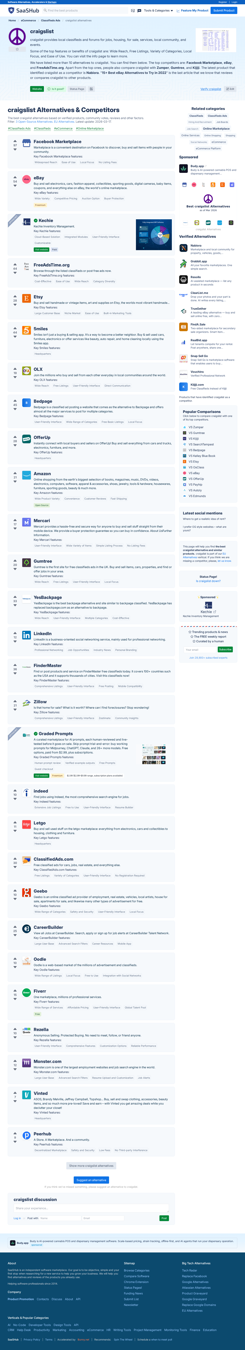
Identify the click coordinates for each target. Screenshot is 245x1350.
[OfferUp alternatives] (26, 439)
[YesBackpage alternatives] (26, 599)
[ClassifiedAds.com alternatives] (26, 860)
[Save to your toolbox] (17, 49)
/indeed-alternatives (24, 787)
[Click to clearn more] (122, 1243)
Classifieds (196, 115)
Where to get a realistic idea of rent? (204, 518)
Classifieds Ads (217, 115)
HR (108, 1330)
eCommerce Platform (208, 148)
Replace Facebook (194, 1276)
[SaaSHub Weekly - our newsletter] (133, 10)
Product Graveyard (195, 1293)
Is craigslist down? (208, 581)
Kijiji (196, 68)
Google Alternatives (195, 1282)
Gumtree (177, 68)
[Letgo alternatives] (26, 824)
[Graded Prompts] (26, 735)
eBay (228, 63)
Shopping (230, 135)
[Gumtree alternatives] (26, 562)
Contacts (43, 1299)
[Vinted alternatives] (26, 1095)
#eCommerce (63, 128)
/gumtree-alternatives (25, 557)
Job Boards (222, 122)
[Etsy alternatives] (26, 298)
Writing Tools (122, 1330)
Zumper (163, 68)
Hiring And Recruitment (200, 122)
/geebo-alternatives (24, 887)
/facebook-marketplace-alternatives (35, 137)
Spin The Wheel (123, 1339)
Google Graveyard (194, 1299)
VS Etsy (193, 461)
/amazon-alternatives (25, 469)
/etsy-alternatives (22, 292)
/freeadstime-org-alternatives (30, 261)
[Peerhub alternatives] (26, 1135)
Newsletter (131, 1305)
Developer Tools (40, 1325)
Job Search (192, 128)
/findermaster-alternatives (28, 661)
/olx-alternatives (22, 365)
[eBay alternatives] (26, 179)
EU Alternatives (192, 1310)
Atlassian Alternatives (196, 1287)
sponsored (36, 1244)
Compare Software (136, 1276)
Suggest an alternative (91, 1180)
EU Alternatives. (65, 121)
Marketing (59, 1330)
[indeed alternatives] (26, 792)
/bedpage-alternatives (26, 397)
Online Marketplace (216, 128)
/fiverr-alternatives (23, 987)
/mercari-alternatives (25, 516)
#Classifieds (42, 128)
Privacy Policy (32, 1339)
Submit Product (223, 10)
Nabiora (92, 73)
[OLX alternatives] (26, 371)
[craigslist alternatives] (17, 36)
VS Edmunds (197, 496)
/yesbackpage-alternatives (29, 593)
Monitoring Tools (175, 1330)
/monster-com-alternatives (28, 1057)
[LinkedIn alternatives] (26, 635)
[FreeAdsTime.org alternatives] (26, 266)
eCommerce (219, 141)
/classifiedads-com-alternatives (32, 855)
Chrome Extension (136, 1282)
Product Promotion (21, 1299)
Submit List (131, 1299)
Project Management (147, 1330)
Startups (52, 2)
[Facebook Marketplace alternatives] (26, 143)
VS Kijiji (193, 438)
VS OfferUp (196, 479)
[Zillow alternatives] (26, 703)
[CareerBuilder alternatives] (26, 929)
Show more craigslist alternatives (91, 1165)
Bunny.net (83, 1339)
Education (209, 1330)
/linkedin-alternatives (25, 629)
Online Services (190, 135)
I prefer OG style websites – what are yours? (204, 528)
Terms (48, 1339)
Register (223, 2)
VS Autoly (195, 490)
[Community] (139, 10)
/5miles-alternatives (24, 324)
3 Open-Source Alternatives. (35, 121)
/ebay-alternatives (23, 173)
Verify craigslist (211, 89)
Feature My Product (194, 10)
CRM (11, 1330)
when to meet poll (161, 1339)
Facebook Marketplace (204, 63)
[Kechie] (26, 222)
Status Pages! (133, 1287)
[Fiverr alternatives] (26, 992)
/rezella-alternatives (24, 1025)
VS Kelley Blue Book (201, 456)
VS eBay (194, 473)
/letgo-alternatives (23, 819)
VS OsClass (196, 467)
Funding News (133, 1293)
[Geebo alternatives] (26, 892)
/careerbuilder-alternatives (28, 923)
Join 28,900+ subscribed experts (208, 657)
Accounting (76, 1330)
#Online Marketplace (90, 128)
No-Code (19, 1325)
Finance (195, 1330)
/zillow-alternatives (23, 697)
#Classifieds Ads (19, 128)
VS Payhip (195, 484)
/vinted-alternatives (24, 1089)
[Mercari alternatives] (26, 522)
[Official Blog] (91, 89)
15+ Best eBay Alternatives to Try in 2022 (134, 73)
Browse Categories (136, 1270)
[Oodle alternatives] (26, 960)
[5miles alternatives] (26, 330)
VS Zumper (196, 427)
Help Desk (24, 1330)
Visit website (41, 249)
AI (9, 1325)
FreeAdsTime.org (50, 68)
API (78, 1299)
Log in (18, 1218)
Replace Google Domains (199, 1305)
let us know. (225, 560)
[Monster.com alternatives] (26, 1063)
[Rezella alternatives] (26, 1031)
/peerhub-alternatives (25, 1129)
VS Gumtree (196, 433)
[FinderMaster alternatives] (26, 667)
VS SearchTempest (201, 444)
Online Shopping (212, 135)
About (69, 1299)
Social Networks (199, 142)
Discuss (57, 1299)
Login (234, 2)
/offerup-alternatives (24, 433)
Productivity (42, 1330)
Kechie (207, 612)
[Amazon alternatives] (26, 475)
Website (37, 88)
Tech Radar (189, 1270)
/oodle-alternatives (23, 955)
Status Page (77, 88)
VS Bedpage (196, 450)
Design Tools (62, 1325)
